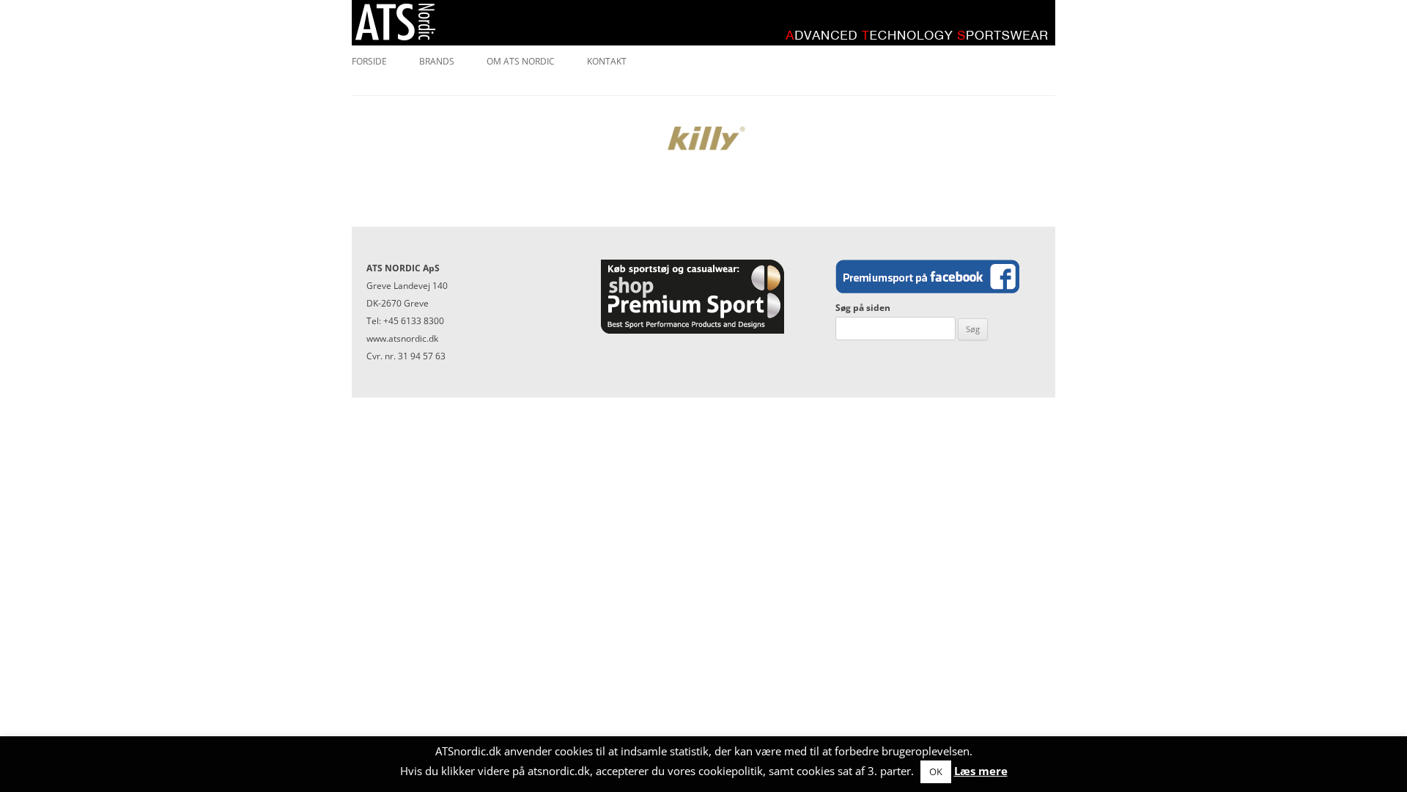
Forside (369, 61)
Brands (436, 61)
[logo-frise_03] (703, 138)
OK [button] (935, 771)
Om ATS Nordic (521, 61)
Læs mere (981, 770)
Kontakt (607, 61)
